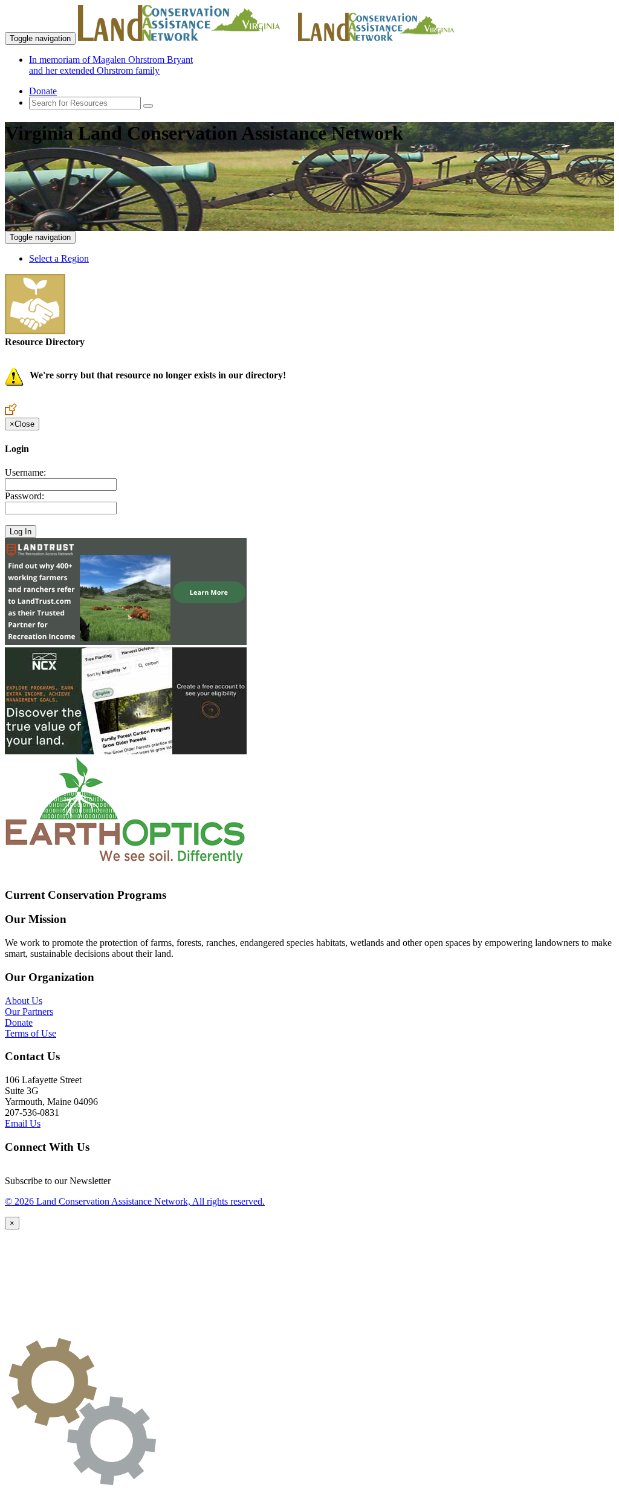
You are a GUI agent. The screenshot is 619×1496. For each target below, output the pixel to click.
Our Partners (29, 1011)
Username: (25, 472)
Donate (43, 91)
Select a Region (59, 258)
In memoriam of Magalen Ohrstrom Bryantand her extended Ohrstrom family (111, 65)
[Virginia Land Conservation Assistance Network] (187, 38)
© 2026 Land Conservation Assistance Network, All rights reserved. (135, 1201)
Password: (24, 496)
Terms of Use (30, 1033)
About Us (23, 1001)
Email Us (23, 1123)
